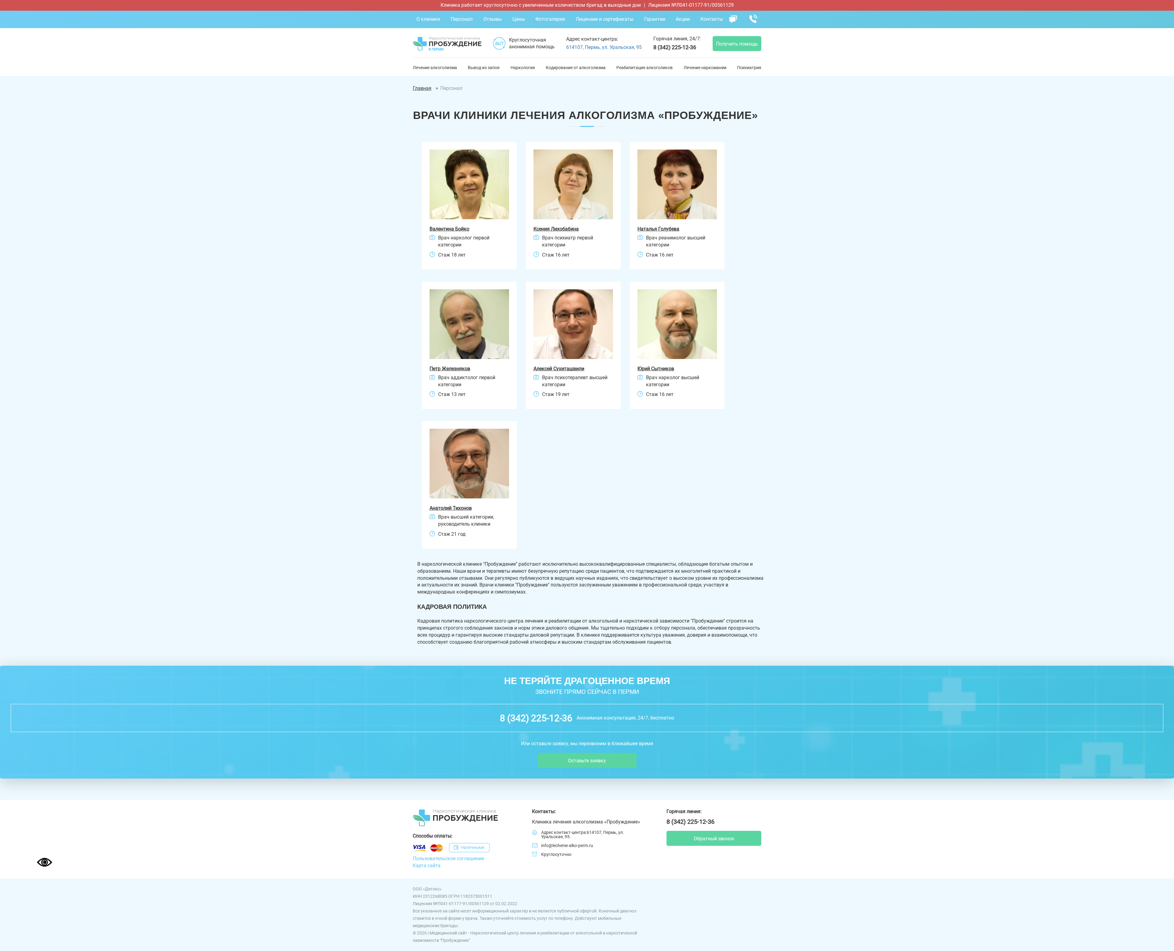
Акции (683, 19)
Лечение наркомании (705, 67)
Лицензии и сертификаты (604, 19)
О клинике (428, 19)
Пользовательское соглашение (448, 858)
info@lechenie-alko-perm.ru (567, 845)
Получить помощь (737, 44)
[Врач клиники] (469, 184)
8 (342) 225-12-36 (674, 47)
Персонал (462, 19)
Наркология (523, 67)
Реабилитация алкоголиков (644, 67)
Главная (422, 88)
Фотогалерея (550, 19)
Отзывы (492, 19)
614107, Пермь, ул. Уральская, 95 (604, 47)
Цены (518, 19)
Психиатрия (749, 67)
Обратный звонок (714, 839)
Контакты (711, 19)
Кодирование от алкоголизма (576, 67)
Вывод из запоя (484, 67)
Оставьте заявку (587, 761)
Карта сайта (427, 865)
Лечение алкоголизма (435, 67)
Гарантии (654, 19)
